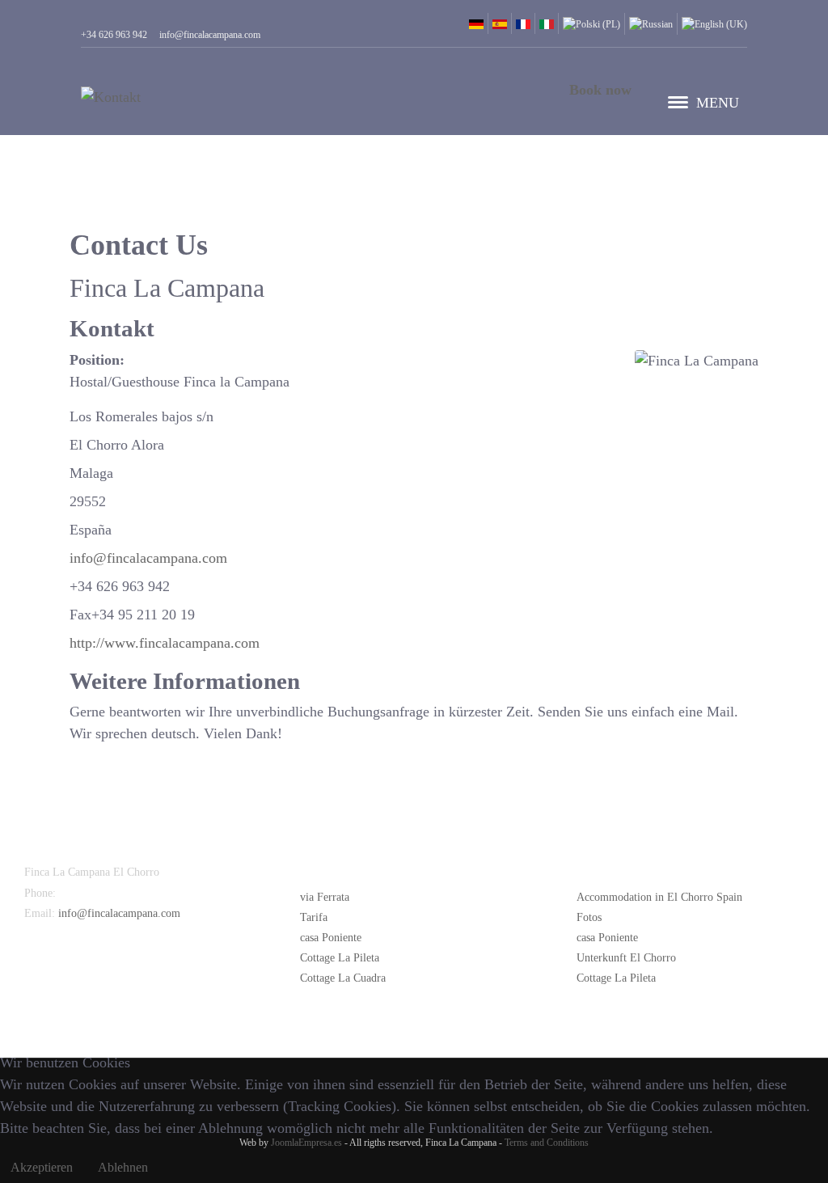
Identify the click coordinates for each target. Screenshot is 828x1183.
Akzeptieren (42, 1167)
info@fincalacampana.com (148, 558)
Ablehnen (123, 1167)
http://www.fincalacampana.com (165, 643)
